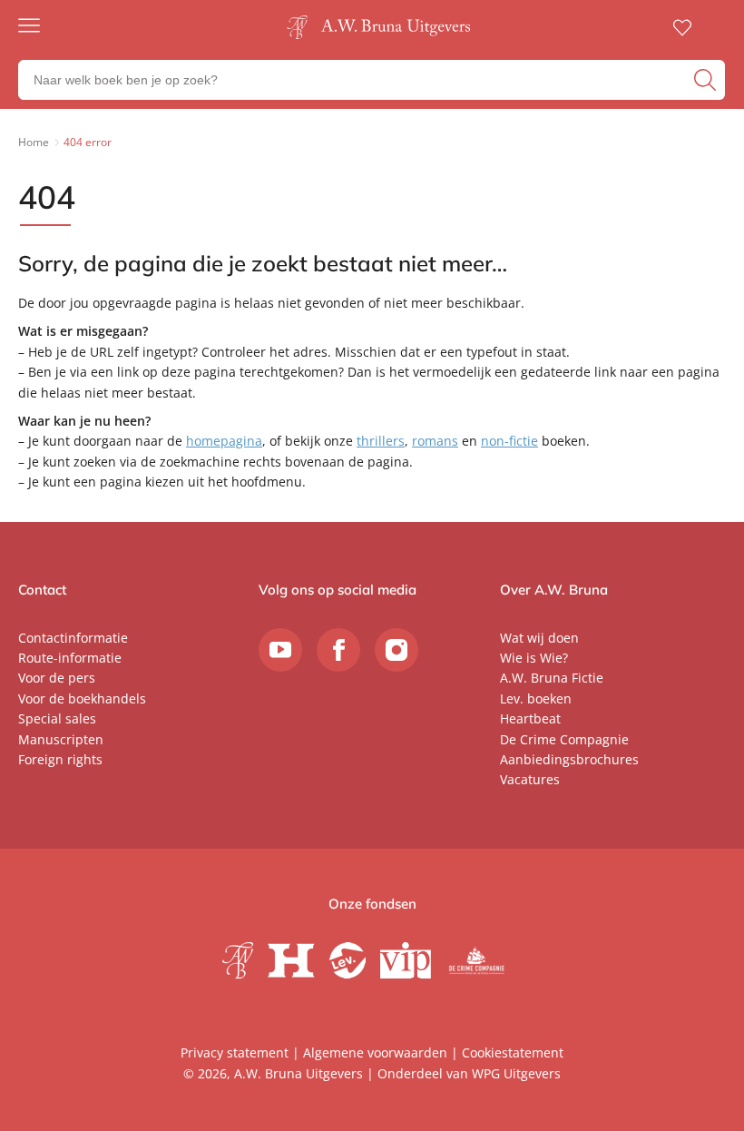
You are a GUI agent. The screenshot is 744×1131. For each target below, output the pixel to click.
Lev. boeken (536, 698)
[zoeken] (707, 80)
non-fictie (509, 440)
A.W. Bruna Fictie (551, 677)
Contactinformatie (73, 637)
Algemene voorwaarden (375, 1052)
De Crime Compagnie (564, 739)
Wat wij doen (539, 637)
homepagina (224, 440)
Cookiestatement (512, 1052)
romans (435, 440)
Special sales (57, 718)
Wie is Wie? (534, 657)
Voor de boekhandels (82, 698)
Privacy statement (235, 1052)
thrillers (381, 440)
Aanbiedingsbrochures (569, 759)
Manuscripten (60, 739)
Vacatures (530, 779)
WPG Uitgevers (516, 1073)
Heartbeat (530, 718)
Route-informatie (70, 657)
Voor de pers (56, 677)
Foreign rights (60, 759)
